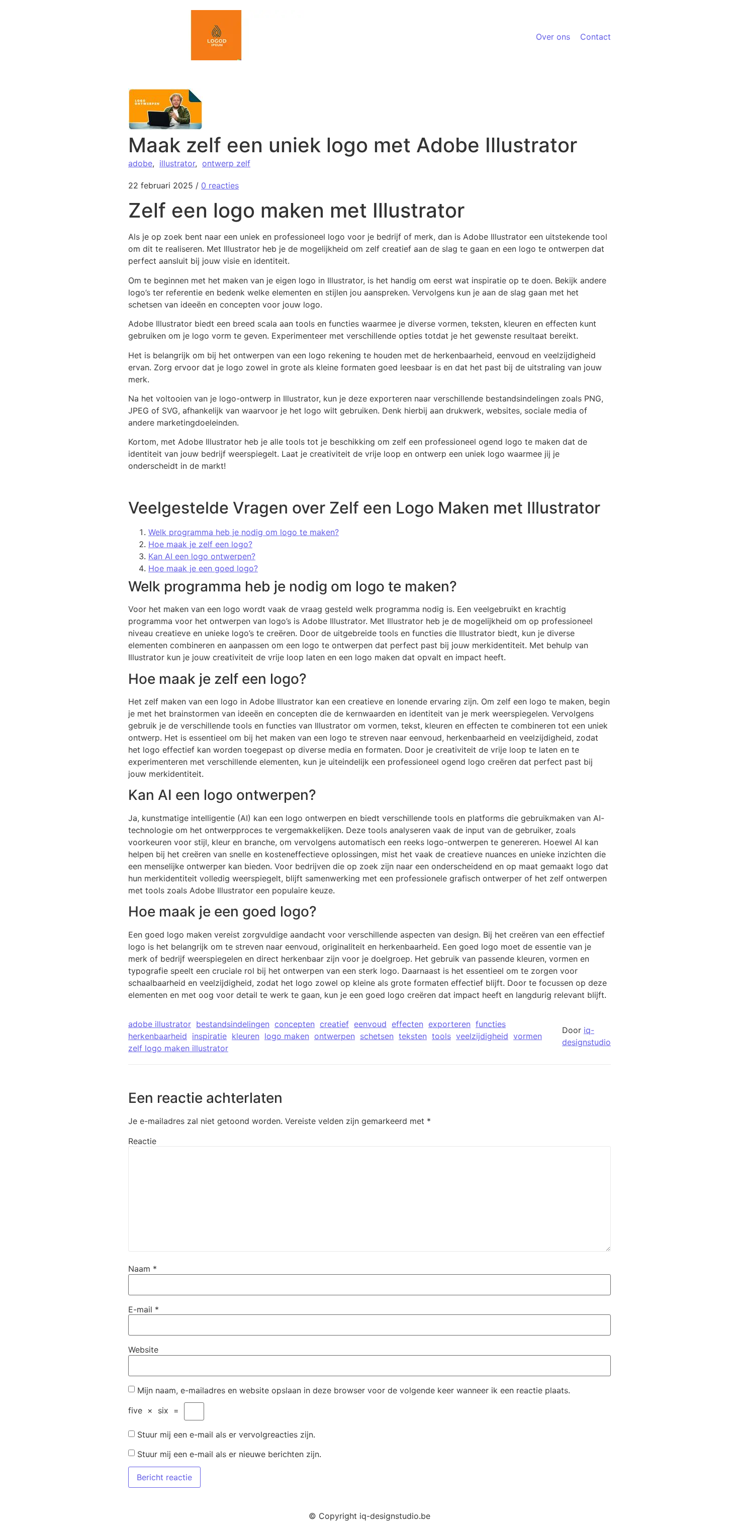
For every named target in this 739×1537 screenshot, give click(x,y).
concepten (294, 1024)
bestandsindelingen (232, 1024)
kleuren (245, 1036)
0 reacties (220, 185)
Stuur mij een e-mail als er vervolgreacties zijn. (226, 1434)
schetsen (377, 1036)
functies (491, 1024)
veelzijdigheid (482, 1036)
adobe (140, 163)
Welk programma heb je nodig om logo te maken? (243, 532)
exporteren (449, 1024)
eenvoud (370, 1024)
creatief (334, 1024)
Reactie (142, 1141)
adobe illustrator (159, 1024)
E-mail (143, 1309)
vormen (527, 1036)
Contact (595, 37)
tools (441, 1036)
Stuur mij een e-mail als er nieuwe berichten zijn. (229, 1454)
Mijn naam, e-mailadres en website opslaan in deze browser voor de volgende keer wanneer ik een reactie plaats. (353, 1390)
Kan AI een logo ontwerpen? (201, 556)
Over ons (553, 37)
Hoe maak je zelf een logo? (200, 544)
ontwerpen (334, 1036)
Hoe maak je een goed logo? (203, 568)
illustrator (177, 163)
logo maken (286, 1036)
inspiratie (209, 1036)
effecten (407, 1024)
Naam (142, 1269)
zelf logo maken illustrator (178, 1048)
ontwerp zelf (226, 163)
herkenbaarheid (157, 1036)
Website (143, 1350)
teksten (413, 1036)
